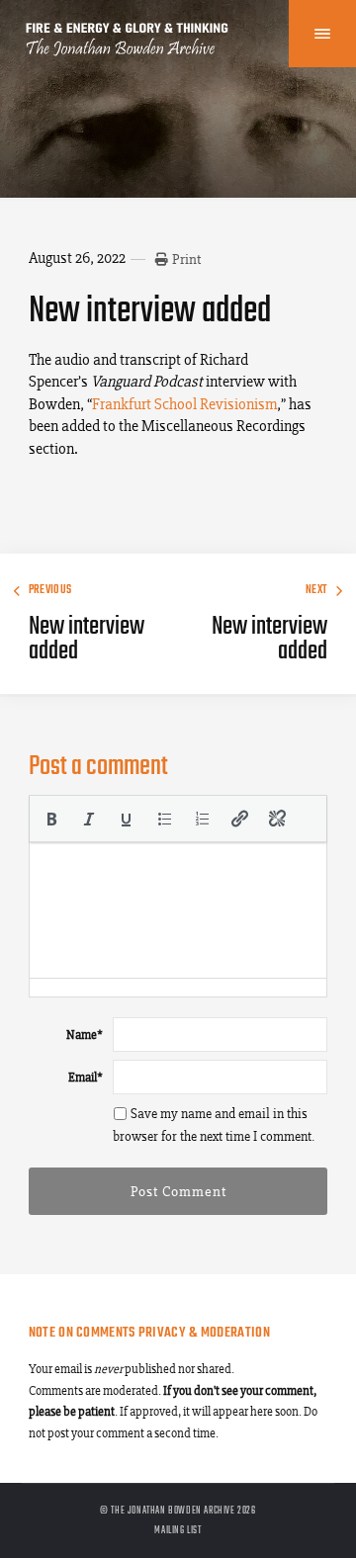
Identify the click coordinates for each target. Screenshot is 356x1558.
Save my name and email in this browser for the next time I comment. (213, 1125)
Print (186, 259)
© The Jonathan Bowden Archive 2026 (177, 1510)
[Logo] (127, 49)
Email (85, 1077)
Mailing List (177, 1530)
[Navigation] (322, 33)
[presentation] (51, 818)
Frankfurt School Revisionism (184, 403)
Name (84, 1034)
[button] (51, 818)
